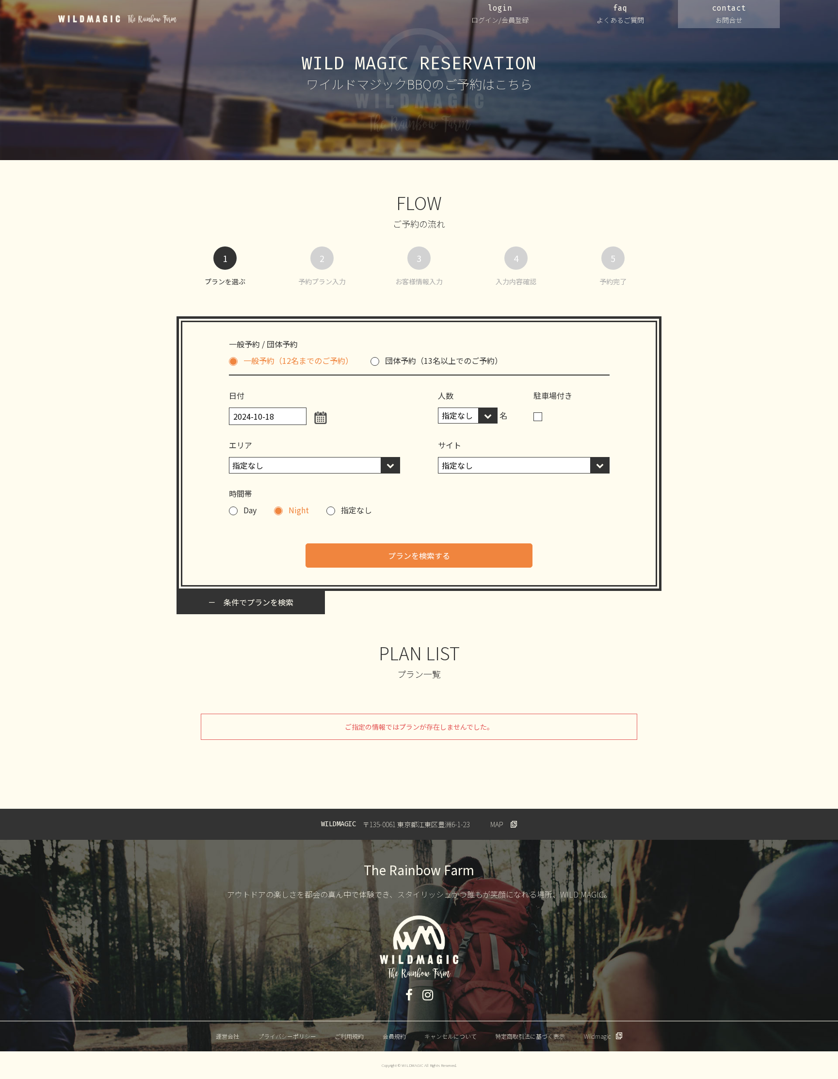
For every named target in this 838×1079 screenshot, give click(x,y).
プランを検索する (419, 555)
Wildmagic (597, 1036)
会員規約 (394, 1036)
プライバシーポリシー (287, 1036)
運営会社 (227, 1036)
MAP (496, 824)
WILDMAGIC (117, 19)
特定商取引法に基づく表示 (530, 1036)
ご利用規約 (349, 1036)
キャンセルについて (450, 1036)
